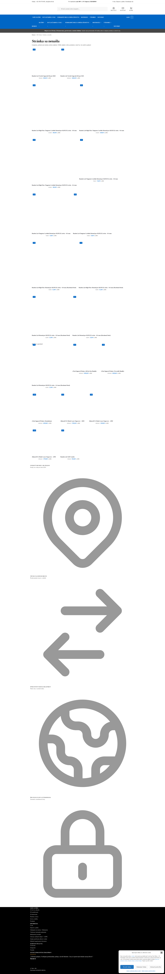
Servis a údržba (34, 919)
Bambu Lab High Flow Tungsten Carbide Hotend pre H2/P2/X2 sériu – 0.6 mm (101, 130)
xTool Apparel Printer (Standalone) (42, 421)
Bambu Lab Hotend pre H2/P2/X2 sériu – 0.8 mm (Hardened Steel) (51, 335)
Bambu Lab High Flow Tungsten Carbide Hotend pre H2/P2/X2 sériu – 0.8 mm (54, 130)
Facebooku (32, 945)
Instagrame (33, 947)
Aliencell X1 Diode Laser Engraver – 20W (44, 457)
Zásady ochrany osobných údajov (135, 960)
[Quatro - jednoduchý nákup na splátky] (82, 964)
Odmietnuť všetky (141, 967)
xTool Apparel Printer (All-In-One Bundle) (84, 371)
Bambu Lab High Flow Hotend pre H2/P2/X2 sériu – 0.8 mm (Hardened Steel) (54, 287)
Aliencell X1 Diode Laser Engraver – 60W (72, 421)
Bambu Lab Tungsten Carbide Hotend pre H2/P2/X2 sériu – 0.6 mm (51, 233)
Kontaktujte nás (129, 1)
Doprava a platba (120, 1)
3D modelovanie (34, 912)
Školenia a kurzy (34, 916)
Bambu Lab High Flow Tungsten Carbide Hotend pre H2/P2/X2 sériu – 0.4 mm (54, 185)
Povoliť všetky (127, 967)
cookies (133, 956)
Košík (131, 10)
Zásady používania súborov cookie (134, 970)
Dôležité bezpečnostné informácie (38, 941)
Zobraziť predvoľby (155, 967)
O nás (114, 1)
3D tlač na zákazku (34, 910)
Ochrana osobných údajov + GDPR (38, 936)
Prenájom (32, 921)
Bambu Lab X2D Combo (67, 457)
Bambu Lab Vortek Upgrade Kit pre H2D (44, 76)
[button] (161, 952)
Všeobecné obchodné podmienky (38, 932)
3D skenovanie (33, 914)
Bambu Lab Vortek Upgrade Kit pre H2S (72, 76)
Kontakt (123, 10)
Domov (34, 35)
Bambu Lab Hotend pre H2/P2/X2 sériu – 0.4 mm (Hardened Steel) (51, 385)
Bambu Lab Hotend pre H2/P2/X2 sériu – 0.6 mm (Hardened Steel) (91, 335)
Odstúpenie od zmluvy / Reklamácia (39, 930)
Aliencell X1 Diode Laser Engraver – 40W (101, 421)
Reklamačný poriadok (35, 934)
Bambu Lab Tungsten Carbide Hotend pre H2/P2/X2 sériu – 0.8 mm (98, 179)
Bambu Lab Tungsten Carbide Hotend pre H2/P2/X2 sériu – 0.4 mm (92, 233)
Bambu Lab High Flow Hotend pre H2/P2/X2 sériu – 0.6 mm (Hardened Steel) (101, 287)
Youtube (32, 950)
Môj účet (114, 10)
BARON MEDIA (41, 970)
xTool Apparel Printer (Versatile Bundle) (112, 371)
